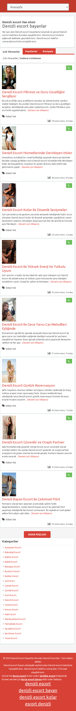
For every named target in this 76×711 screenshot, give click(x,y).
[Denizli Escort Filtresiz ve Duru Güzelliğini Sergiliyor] (9, 88)
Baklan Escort (11, 557)
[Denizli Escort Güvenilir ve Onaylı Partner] (9, 438)
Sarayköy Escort (13, 629)
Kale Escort (10, 614)
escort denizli (38, 703)
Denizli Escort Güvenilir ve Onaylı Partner (33, 442)
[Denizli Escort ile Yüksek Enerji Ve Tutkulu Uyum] (9, 263)
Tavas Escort (11, 638)
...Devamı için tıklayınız (37, 110)
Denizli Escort (12, 600)
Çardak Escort (12, 590)
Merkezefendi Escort (15, 619)
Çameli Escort (11, 586)
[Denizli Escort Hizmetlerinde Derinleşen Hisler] (9, 149)
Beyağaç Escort (12, 566)
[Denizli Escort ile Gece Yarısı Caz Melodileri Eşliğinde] (9, 321)
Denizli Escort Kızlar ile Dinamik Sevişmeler (34, 210)
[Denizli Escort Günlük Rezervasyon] (9, 382)
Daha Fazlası (37, 534)
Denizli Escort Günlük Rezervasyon (28, 385)
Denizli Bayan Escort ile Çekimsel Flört (31, 499)
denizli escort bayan (38, 690)
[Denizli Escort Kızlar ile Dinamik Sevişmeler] (9, 206)
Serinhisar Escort (13, 633)
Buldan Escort (12, 576)
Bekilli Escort (11, 562)
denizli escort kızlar (38, 697)
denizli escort (38, 683)
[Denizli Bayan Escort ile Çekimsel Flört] (9, 495)
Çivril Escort (10, 595)
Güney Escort (11, 605)
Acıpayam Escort (13, 547)
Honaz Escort (11, 609)
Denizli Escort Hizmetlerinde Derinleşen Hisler (37, 153)
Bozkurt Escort (12, 571)
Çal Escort (10, 581)
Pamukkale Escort (13, 624)
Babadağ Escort (13, 552)
